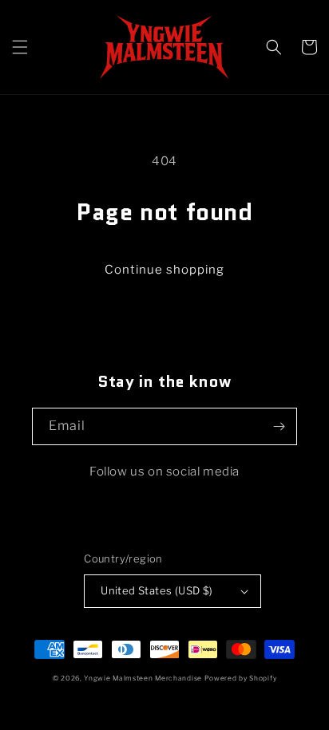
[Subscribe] (278, 426)
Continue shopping (164, 269)
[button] (20, 47)
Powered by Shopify (240, 678)
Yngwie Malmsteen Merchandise (143, 678)
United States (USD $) (156, 590)
